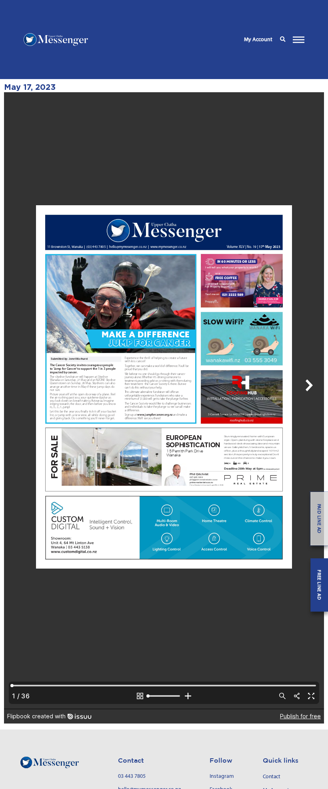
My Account (258, 39)
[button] (282, 39)
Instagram (222, 775)
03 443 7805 (132, 775)
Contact (271, 777)
